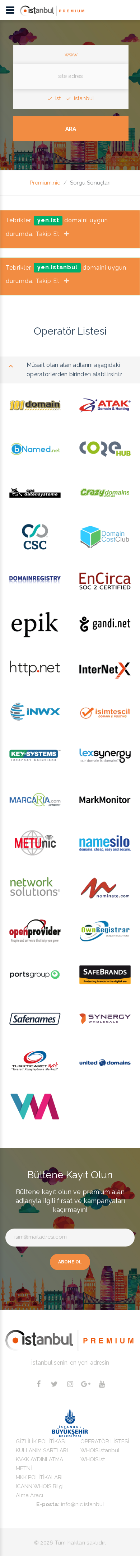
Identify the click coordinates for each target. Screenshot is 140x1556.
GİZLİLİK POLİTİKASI (41, 1441)
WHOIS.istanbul (100, 1450)
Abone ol (70, 1261)
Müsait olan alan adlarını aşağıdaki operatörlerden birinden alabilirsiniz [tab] (74, 370)
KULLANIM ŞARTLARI (42, 1450)
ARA (70, 129)
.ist (57, 98)
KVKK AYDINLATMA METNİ (39, 1464)
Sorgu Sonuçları (90, 183)
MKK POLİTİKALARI (39, 1477)
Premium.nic (45, 183)
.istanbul (83, 98)
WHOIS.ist (92, 1459)
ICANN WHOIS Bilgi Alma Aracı (40, 1491)
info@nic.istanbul (82, 1504)
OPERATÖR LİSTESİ (104, 1441)
